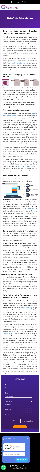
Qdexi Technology (26, 307)
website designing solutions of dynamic (25, 166)
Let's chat (20, 459)
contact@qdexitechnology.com (21, 2)
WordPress (30, 208)
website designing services (19, 63)
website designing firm (10, 333)
